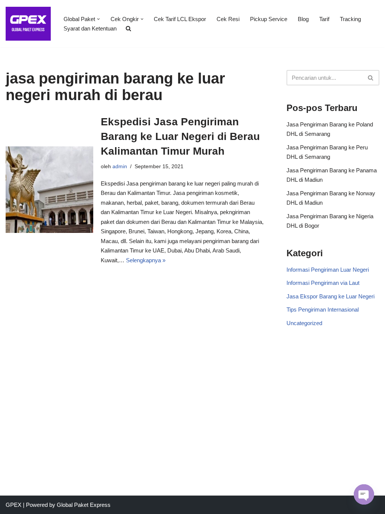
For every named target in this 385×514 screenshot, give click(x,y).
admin (119, 166)
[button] (98, 19)
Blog (303, 19)
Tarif (324, 19)
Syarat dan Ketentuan (90, 28)
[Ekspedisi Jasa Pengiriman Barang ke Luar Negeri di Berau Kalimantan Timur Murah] (49, 189)
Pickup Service (268, 19)
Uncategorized (304, 323)
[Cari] (370, 77)
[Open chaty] (364, 494)
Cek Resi (228, 19)
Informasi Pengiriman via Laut (322, 283)
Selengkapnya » (145, 260)
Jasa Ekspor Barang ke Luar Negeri (330, 296)
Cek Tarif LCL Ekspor (180, 19)
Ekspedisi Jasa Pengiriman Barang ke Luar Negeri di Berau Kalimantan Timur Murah (180, 136)
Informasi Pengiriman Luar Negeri (327, 269)
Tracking (350, 19)
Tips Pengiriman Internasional (322, 309)
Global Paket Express (84, 505)
